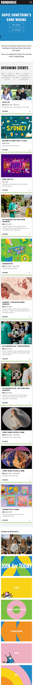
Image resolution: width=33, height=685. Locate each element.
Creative (26, 73)
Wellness (16, 77)
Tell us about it (16, 30)
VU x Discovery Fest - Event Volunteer (16, 346)
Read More (5, 111)
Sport (18, 73)
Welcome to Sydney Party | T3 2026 (14, 141)
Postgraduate (24, 75)
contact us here (19, 56)
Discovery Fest (7, 264)
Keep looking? (16, 25)
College (7, 79)
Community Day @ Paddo (10, 509)
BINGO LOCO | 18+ (8, 179)
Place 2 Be (6, 102)
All (3, 73)
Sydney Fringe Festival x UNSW (13, 432)
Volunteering (24, 79)
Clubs (10, 73)
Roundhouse (26, 77)
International (5, 77)
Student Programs (8, 75)
